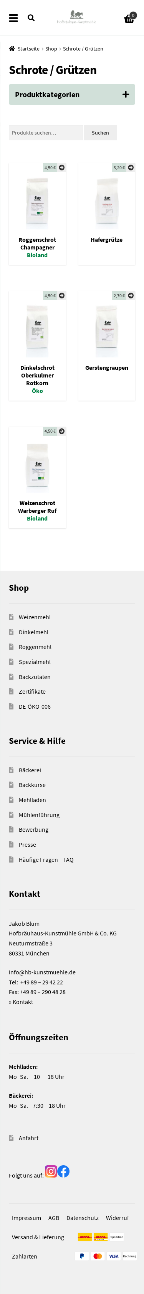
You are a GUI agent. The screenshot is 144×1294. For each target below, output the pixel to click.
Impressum (26, 1218)
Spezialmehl (35, 662)
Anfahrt (28, 1138)
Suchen (100, 132)
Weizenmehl (35, 617)
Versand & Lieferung (38, 1237)
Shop (51, 48)
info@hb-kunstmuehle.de (42, 972)
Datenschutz (82, 1218)
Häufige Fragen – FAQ (46, 859)
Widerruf (117, 1218)
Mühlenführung (39, 815)
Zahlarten (24, 1256)
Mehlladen (32, 800)
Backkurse (32, 785)
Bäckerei (30, 770)
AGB (53, 1218)
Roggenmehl (35, 646)
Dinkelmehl (33, 632)
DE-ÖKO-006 (35, 706)
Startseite (29, 48)
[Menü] (18, 17)
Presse (27, 844)
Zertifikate (32, 691)
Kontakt (23, 1002)
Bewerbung (33, 829)
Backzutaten (35, 677)
